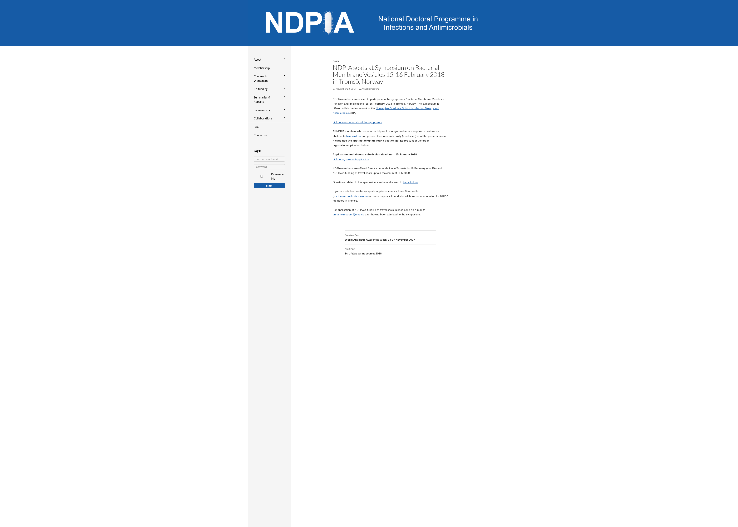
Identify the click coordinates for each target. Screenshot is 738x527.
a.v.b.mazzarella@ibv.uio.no (351, 196)
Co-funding (261, 89)
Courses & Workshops (261, 78)
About (257, 59)
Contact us (260, 135)
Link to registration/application (351, 159)
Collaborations (263, 118)
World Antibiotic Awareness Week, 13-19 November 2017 (380, 237)
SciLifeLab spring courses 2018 (363, 251)
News (336, 60)
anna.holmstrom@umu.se (348, 214)
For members (262, 110)
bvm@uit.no (353, 136)
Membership (262, 68)
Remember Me (278, 176)
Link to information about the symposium (357, 122)
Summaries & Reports (262, 99)
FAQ (256, 126)
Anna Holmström (370, 88)
